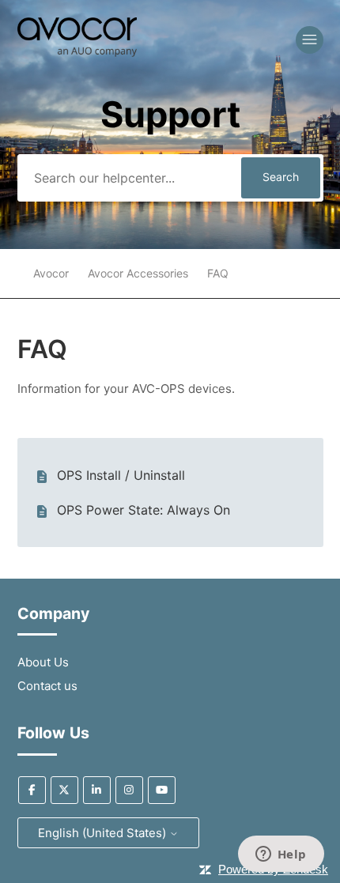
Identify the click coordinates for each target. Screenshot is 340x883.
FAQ (218, 273)
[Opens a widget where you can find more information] (280, 855)
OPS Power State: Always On (143, 510)
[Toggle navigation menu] (309, 40)
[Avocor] (77, 52)
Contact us (47, 685)
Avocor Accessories (138, 273)
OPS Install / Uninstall (121, 475)
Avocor (51, 273)
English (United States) (103, 832)
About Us (43, 662)
